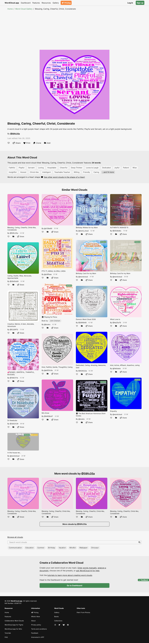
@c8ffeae (48, 274)
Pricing (67, 3)
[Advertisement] (74, 27)
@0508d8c (117, 231)
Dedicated (106, 168)
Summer (40, 548)
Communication (15, 548)
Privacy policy (36, 625)
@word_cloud (83, 231)
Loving (41, 168)
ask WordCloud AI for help (87, 570)
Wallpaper (83, 548)
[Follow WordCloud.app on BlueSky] (64, 625)
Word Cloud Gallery (23, 9)
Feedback (34, 633)
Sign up (140, 3)
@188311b (14, 378)
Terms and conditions (39, 629)
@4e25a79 (117, 323)
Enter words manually (87, 568)
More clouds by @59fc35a (75, 524)
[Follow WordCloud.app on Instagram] (55, 625)
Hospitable (51, 168)
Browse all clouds (15, 537)
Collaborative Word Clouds (14, 621)
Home (10, 9)
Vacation (62, 548)
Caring (96, 172)
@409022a (82, 371)
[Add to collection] (13, 236)
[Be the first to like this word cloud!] (9, 143)
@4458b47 (48, 416)
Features (36, 3)
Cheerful (63, 168)
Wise (135, 168)
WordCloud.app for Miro (13, 629)
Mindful (72, 548)
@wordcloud (14, 456)
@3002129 (14, 424)
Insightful (13, 172)
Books (56, 616)
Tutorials (8, 633)
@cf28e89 (48, 228)
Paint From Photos (83, 612)
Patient (126, 168)
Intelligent (46, 172)
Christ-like (34, 172)
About (33, 621)
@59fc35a (15, 133)
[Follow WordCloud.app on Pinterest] (68, 625)
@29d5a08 (14, 281)
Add (48, 143)
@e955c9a (48, 370)
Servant (31, 168)
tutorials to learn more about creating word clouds (69, 575)
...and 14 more (108, 172)
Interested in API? (37, 637)
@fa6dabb (117, 368)
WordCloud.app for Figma (14, 625)
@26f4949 (82, 323)
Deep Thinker (76, 168)
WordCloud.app (12, 3)
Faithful (12, 168)
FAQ (6, 637)
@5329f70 (14, 330)
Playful (21, 168)
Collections (58, 621)
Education (29, 548)
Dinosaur (95, 548)
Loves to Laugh (92, 168)
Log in (130, 3)
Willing (76, 172)
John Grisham (55, 321)
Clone (38, 143)
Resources (46, 3)
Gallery (56, 3)
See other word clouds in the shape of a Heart (64, 177)
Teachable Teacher (62, 172)
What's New (35, 616)
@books (47, 324)
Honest (23, 172)
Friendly (86, 172)
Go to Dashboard (74, 585)
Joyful (116, 168)
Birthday (51, 548)
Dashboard (25, 3)
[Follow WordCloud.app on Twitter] (59, 625)
